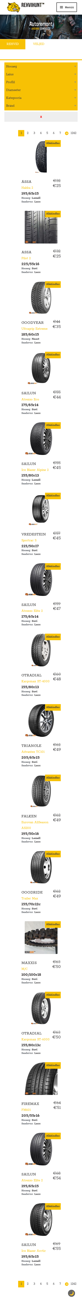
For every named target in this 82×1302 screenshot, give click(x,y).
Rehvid (13, 44)
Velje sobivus (18, 54)
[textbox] (41, 66)
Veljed (38, 44)
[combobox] (41, 66)
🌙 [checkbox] (71, 1293)
